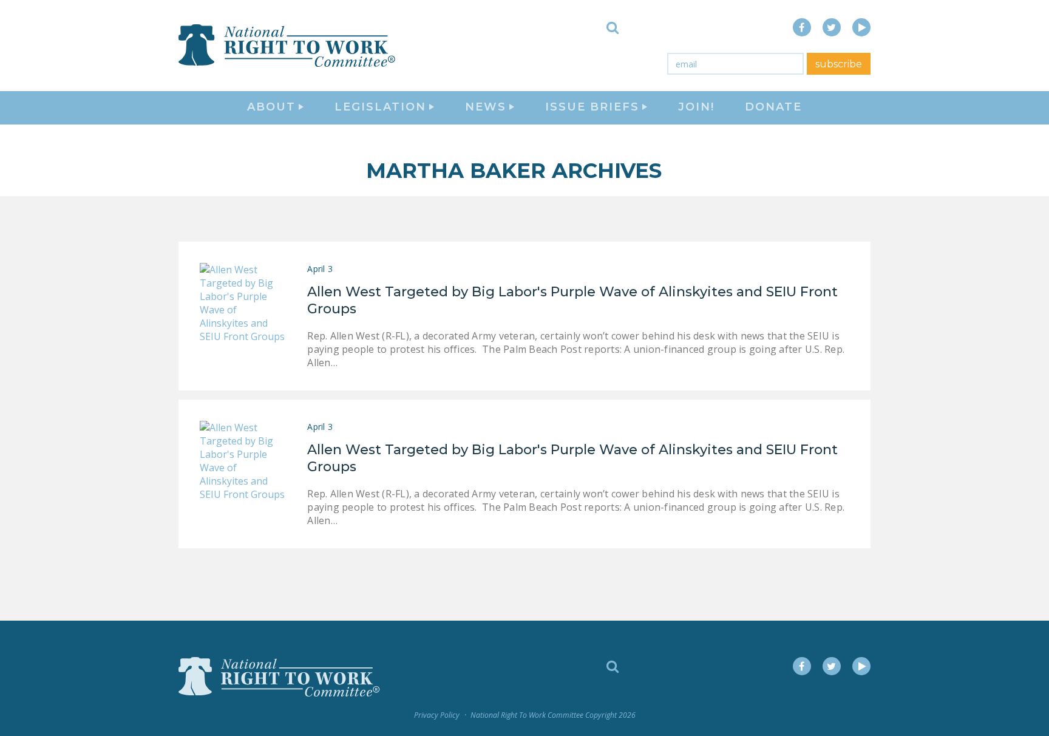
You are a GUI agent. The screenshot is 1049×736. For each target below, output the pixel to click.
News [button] (485, 107)
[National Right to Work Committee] (287, 45)
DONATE (773, 107)
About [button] (271, 107)
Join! (696, 107)
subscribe (838, 64)
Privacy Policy (437, 715)
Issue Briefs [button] (592, 107)
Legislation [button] (380, 107)
